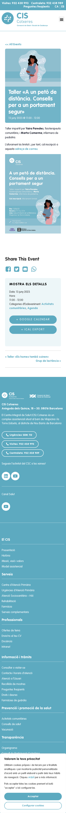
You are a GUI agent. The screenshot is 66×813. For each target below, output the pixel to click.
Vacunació (7, 729)
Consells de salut (11, 724)
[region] (33, 783)
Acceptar (33, 796)
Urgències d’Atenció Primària (18, 590)
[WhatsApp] (33, 269)
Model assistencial (12, 566)
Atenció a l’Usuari (11, 678)
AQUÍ (31, 777)
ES (62, 6)
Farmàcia (7, 606)
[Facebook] (8, 269)
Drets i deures (9, 695)
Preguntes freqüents (37, 6)
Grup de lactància (48, 361)
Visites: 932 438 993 (15, 3)
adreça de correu (26, 149)
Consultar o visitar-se (13, 668)
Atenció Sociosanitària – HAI (17, 596)
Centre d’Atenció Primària (16, 585)
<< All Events (13, 44)
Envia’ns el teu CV (11, 636)
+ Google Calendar (33, 319)
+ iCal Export (33, 329)
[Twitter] (16, 269)
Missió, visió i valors (13, 561)
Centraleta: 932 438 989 (47, 3)
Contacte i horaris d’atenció (17, 673)
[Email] (25, 269)
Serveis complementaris (15, 612)
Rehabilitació (9, 601)
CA (57, 6)
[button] (61, 19)
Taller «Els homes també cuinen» (27, 357)
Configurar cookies (33, 805)
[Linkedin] (6, 476)
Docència (7, 641)
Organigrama (9, 748)
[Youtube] (15, 476)
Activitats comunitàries (14, 719)
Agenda (32, 308)
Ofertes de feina (11, 630)
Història (6, 555)
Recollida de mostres (13, 684)
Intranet (6, 647)
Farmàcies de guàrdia (14, 700)
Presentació (8, 550)
